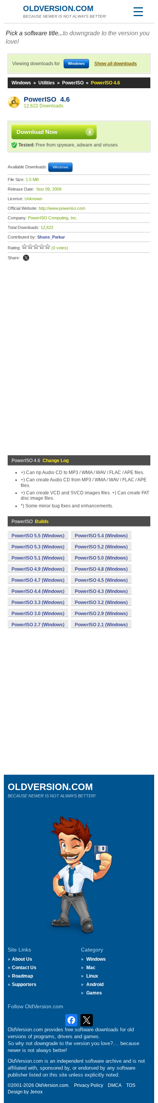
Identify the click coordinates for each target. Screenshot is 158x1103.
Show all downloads (115, 63)
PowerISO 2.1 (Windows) (101, 624)
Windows (21, 83)
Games (94, 993)
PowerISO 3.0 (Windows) (38, 613)
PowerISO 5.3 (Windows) (38, 547)
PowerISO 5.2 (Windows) (101, 547)
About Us (22, 959)
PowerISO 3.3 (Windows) (38, 602)
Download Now (37, 131)
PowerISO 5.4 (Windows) (101, 535)
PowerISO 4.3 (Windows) (101, 591)
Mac (90, 967)
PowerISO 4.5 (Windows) (101, 580)
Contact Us (24, 967)
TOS (130, 1085)
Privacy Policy (88, 1085)
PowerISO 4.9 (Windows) (38, 569)
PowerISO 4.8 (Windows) (101, 569)
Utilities (46, 83)
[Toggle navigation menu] (138, 11)
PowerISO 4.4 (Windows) (38, 591)
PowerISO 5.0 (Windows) (101, 558)
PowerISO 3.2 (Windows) (101, 602)
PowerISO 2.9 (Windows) (101, 613)
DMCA (115, 1085)
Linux (92, 976)
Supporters (24, 984)
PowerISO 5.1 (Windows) (38, 558)
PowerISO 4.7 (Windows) (38, 580)
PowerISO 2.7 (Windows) (38, 624)
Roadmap (22, 976)
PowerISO (73, 83)
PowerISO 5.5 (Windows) (38, 535)
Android (95, 984)
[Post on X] (26, 258)
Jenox (36, 1092)
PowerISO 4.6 (47, 99)
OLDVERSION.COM (58, 8)
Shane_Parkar (51, 237)
